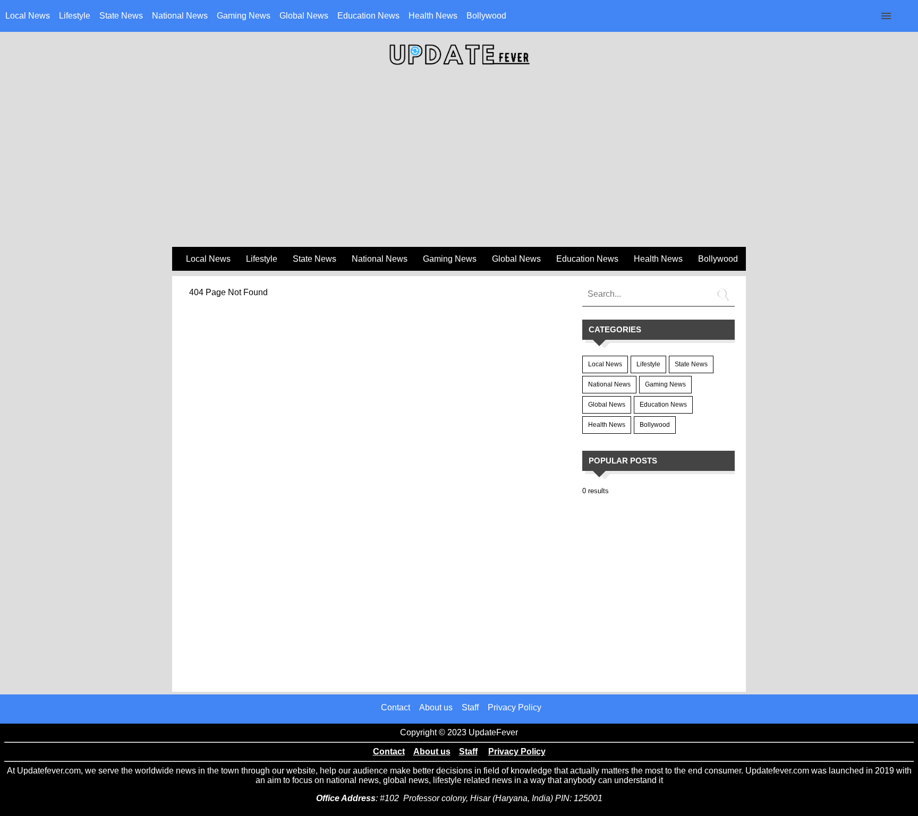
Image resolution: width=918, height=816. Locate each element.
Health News (433, 15)
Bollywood (486, 15)
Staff (470, 707)
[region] (459, 160)
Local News (27, 15)
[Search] (724, 290)
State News (121, 15)
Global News (303, 15)
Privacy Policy (514, 707)
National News (180, 15)
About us (436, 707)
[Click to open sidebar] (886, 16)
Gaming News (243, 15)
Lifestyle (74, 15)
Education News (368, 15)
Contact (395, 707)
